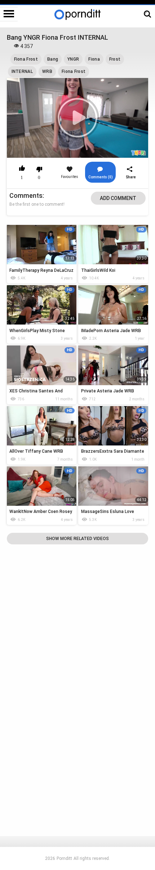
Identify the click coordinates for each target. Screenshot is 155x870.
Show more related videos (77, 538)
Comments (26, 195)
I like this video (22, 169)
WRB (47, 71)
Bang (52, 59)
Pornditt (64, 858)
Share (131, 177)
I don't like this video (39, 169)
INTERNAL (22, 71)
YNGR (73, 59)
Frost (115, 59)
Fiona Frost (26, 59)
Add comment (118, 198)
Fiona (94, 59)
